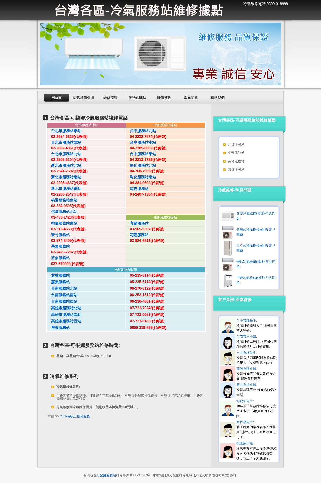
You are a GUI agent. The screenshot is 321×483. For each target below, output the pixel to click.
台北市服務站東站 (64, 130)
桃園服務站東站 (62, 223)
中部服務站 (236, 153)
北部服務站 (236, 144)
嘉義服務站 (58, 282)
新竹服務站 (58, 235)
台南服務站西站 (62, 301)
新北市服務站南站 (64, 177)
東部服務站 (236, 169)
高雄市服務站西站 (64, 321)
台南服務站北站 (62, 288)
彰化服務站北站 (141, 165)
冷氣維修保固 (83, 98)
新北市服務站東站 (64, 188)
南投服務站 (137, 188)
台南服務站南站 (62, 295)
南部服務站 (236, 161)
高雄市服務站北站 (64, 308)
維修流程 (110, 98)
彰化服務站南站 (141, 177)
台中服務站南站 (141, 142)
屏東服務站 (58, 327)
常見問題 (191, 98)
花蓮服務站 (137, 235)
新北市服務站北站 (64, 165)
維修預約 (164, 98)
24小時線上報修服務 (75, 416)
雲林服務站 (58, 275)
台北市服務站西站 (64, 142)
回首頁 (56, 98)
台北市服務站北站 (64, 154)
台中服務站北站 (141, 130)
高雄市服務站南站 (64, 314)
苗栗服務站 (58, 258)
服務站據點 (137, 98)
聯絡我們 (218, 98)
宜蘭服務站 (137, 223)
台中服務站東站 (141, 154)
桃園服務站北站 (62, 211)
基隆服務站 (58, 246)
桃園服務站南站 (62, 200)
